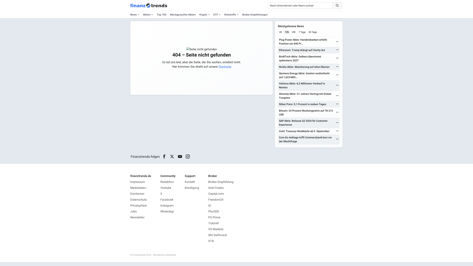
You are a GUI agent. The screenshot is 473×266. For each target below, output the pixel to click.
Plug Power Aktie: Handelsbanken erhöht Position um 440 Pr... (303, 42)
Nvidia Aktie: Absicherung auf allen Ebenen (304, 67)
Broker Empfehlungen (255, 15)
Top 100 (161, 15)
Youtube (165, 188)
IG (209, 205)
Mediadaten (138, 188)
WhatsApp (167, 211)
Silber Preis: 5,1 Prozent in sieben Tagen (302, 104)
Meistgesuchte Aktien (183, 15)
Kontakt (190, 182)
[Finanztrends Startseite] (148, 7)
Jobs (133, 211)
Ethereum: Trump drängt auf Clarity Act (302, 50)
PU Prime (214, 217)
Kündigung (192, 188)
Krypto (203, 15)
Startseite (225, 66)
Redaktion (167, 182)
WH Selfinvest (217, 235)
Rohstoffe (230, 15)
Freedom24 (215, 199)
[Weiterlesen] (337, 42)
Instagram (167, 205)
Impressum (137, 182)
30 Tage (313, 32)
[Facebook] (164, 156)
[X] (172, 156)
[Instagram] (188, 156)
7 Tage (302, 32)
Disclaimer (137, 194)
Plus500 (213, 211)
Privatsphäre (138, 205)
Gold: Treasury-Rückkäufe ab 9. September (304, 131)
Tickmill (213, 223)
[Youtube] (180, 156)
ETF (215, 15)
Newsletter (137, 217)
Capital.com (216, 194)
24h (294, 32)
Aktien (147, 15)
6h (280, 32)
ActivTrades (216, 188)
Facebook (166, 199)
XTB (211, 241)
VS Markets (215, 229)
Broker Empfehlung (221, 182)
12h (287, 32)
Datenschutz (138, 199)
